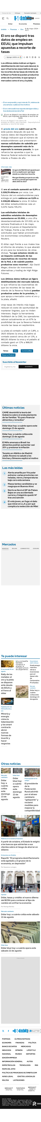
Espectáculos (8, 1065)
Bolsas (14, 548)
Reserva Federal (8, 355)
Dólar (10, 24)
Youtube (25, 1031)
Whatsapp (31, 1031)
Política (32, 1043)
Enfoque (17, 13)
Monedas (5, 548)
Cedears (36, 548)
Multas (5, 1080)
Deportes (30, 1054)
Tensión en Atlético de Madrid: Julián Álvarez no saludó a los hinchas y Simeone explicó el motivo (20, 456)
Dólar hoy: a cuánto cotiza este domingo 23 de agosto (17, 435)
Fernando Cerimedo (30, 13)
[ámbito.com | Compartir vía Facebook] (27, 57)
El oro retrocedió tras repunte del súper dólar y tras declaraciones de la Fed (20, 110)
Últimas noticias (22, 1039)
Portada (6, 1039)
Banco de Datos (9, 1046)
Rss (36, 1065)
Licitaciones (18, 1080)
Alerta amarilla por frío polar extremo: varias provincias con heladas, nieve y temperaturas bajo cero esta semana (23, 476)
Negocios (6, 1050)
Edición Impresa (9, 1058)
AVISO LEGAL (7, 1076)
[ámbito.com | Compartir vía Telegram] (35, 57)
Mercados (26, 1046)
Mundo (18, 1054)
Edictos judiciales (26, 1076)
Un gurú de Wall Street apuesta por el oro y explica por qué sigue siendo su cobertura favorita (26, 172)
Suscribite (28, 366)
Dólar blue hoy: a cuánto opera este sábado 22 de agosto (18, 949)
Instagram (14, 1031)
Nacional (6, 1054)
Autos (30, 1061)
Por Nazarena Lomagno (8, 867)
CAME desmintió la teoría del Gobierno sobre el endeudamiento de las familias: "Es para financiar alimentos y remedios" (19, 416)
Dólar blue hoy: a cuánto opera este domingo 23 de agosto (19, 427)
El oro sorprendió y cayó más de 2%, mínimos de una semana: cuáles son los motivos (21, 103)
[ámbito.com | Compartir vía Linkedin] (32, 57)
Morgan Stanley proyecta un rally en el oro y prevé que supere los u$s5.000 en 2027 (25, 179)
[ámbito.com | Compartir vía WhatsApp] (24, 57)
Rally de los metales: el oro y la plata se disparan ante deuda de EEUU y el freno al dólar (7, 684)
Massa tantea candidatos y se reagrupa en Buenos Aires (22, 485)
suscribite (30, 18)
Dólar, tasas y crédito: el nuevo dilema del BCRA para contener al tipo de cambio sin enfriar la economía (19, 900)
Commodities (27, 351)
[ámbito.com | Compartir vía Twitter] (30, 57)
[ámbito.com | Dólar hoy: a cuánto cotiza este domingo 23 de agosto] (22, 691)
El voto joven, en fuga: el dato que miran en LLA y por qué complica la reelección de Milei (23, 504)
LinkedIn (19, 1031)
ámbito (4, 29)
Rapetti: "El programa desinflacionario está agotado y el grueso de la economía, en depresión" (20, 861)
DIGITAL (9, 1089)
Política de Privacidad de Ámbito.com (19, 1073)
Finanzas (36, 24)
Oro (21, 29)
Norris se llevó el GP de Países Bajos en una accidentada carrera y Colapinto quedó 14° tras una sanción (23, 494)
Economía (23, 24)
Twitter (3, 1031)
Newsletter (34, 1031)
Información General (12, 1061)
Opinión (18, 1050)
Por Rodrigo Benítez (7, 907)
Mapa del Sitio (8, 1069)
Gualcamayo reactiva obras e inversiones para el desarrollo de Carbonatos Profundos (35, 674)
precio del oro (11, 129)
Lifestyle (31, 1050)
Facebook (8, 1031)
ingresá (37, 18)
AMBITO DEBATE (32, 1089)
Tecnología (25, 1065)
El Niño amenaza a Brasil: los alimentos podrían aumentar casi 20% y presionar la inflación (18, 445)
